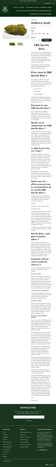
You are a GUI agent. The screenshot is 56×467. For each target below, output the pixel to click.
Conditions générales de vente (25, 432)
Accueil (15, 7)
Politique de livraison (24, 439)
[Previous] (4, 29)
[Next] (28, 29)
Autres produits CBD (45, 10)
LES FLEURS (21, 7)
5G (36, 33)
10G (40, 33)
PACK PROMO (29, 7)
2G (32, 33)
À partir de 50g (34, 14)
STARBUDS (48, 14)
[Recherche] (52, 7)
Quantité (33, 37)
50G (48, 33)
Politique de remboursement (25, 437)
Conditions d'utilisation (24, 442)
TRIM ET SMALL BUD (21, 10)
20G (44, 33)
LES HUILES (36, 7)
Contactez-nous (23, 434)
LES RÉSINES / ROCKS (45, 7)
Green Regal (34, 19)
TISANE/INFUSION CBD (33, 10)
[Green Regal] (5, 9)
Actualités (42, 14)
